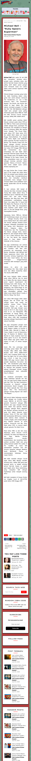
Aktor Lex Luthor (12, 21)
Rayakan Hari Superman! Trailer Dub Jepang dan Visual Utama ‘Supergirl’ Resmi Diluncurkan (18, 696)
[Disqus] (15, 509)
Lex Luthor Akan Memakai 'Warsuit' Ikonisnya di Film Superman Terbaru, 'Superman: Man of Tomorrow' (18, 656)
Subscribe (15, 628)
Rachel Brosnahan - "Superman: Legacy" (18, 559)
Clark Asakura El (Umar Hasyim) (12, 35)
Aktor (10, 535)
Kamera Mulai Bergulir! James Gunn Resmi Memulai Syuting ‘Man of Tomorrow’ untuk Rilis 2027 (19, 686)
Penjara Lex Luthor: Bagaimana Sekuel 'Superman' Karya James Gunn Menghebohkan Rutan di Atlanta (19, 676)
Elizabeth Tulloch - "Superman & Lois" (18, 574)
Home (5, 21)
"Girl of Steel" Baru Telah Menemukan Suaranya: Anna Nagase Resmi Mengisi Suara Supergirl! (19, 744)
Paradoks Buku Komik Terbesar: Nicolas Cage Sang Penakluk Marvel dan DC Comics (19, 666)
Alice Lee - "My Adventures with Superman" (17, 567)
